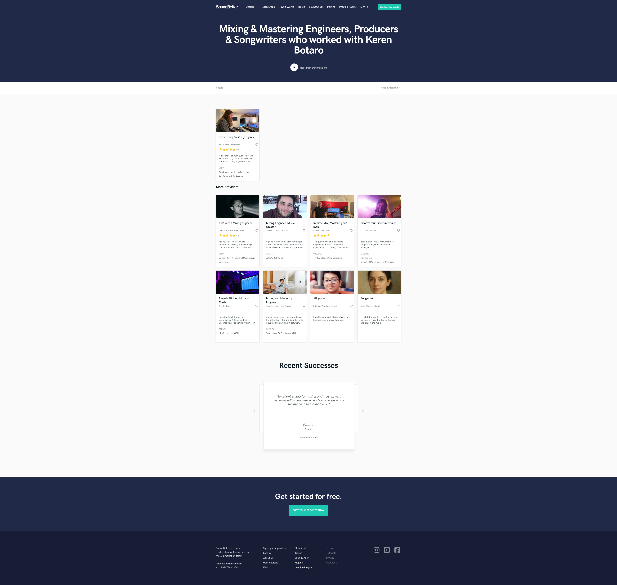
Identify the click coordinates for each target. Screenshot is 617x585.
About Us (268, 557)
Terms (329, 548)
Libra (323, 258)
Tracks (301, 7)
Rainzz (229, 333)
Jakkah (269, 258)
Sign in (364, 7)
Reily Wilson (279, 258)
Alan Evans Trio (225, 172)
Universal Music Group (244, 258)
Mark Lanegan (366, 258)
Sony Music (224, 262)
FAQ (265, 567)
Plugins (331, 7)
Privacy (330, 557)
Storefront (300, 548)
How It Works (286, 7)
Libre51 (222, 333)
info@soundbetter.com (229, 563)
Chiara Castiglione (334, 258)
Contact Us (332, 562)
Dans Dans (389, 262)
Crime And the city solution (372, 262)
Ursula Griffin (277, 333)
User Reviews (270, 562)
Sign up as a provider (274, 548)
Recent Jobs (268, 7)
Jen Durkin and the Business (231, 176)
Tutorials (331, 553)
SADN (236, 333)
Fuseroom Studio (308, 437)
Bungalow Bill (290, 333)
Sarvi (268, 333)
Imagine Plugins (348, 7)
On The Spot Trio (240, 172)
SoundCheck (316, 7)
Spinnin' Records (226, 258)
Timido (316, 258)
